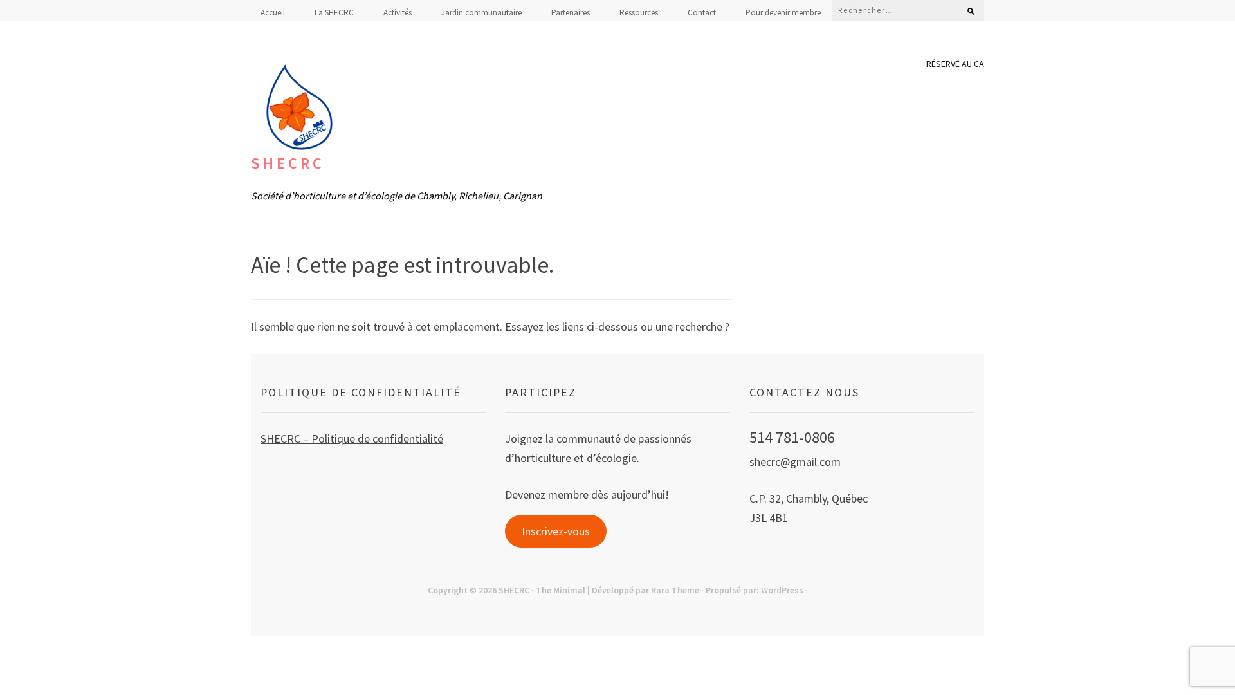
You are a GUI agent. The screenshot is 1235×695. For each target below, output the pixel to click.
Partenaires (570, 12)
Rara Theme (675, 590)
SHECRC (288, 163)
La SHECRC (334, 12)
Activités (397, 12)
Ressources (638, 12)
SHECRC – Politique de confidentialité (352, 438)
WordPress (782, 590)
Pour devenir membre (783, 12)
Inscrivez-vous (556, 531)
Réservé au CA (955, 64)
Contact (702, 12)
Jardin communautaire (481, 12)
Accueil (273, 12)
